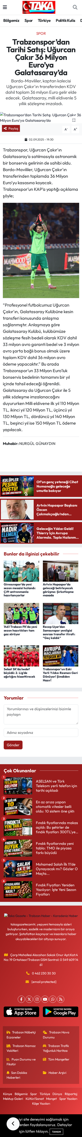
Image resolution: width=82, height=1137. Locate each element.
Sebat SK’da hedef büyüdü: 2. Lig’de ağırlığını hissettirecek (19, 673)
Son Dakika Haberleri (17, 1075)
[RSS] (60, 999)
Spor (28, 20)
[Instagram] (37, 999)
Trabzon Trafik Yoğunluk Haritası (56, 1048)
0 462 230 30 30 (44, 973)
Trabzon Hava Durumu (56, 1034)
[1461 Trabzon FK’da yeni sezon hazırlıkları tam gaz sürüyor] (21, 613)
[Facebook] (21, 999)
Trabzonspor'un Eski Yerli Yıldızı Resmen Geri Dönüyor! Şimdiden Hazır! (60, 674)
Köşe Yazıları (41, 1103)
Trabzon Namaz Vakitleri (21, 1048)
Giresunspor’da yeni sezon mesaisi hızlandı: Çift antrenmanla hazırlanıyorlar (20, 589)
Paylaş (13, 128)
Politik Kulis (65, 20)
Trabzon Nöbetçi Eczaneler (21, 1034)
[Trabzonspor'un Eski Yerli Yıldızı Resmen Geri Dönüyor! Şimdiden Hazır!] (60, 655)
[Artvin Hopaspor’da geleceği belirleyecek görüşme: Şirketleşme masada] (60, 570)
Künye (7, 1094)
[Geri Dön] (13, 1123)
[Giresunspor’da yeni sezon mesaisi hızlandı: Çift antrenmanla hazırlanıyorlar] (21, 570)
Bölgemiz (11, 20)
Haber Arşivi (57, 1073)
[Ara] (75, 7)
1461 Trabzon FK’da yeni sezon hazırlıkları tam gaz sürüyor (20, 630)
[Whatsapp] (52, 999)
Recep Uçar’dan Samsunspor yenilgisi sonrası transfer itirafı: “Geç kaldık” (59, 632)
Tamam (56, 1131)
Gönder (13, 745)
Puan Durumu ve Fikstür (21, 1061)
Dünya (57, 1094)
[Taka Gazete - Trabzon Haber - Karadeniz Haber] (39, 7)
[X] (29, 999)
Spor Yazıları (68, 1099)
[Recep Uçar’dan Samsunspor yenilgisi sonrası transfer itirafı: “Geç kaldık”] (60, 613)
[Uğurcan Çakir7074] (41, 250)
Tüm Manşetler (58, 1059)
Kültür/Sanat (35, 1099)
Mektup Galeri (13, 1099)
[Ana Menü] (5, 7)
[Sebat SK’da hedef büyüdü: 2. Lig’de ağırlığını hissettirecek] (21, 655)
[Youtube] (45, 999)
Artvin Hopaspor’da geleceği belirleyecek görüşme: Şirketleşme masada (58, 589)
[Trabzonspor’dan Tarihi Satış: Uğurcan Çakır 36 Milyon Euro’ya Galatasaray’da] (41, 117)
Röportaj (71, 1094)
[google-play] (60, 1013)
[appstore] (21, 1013)
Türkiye (44, 20)
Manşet (51, 1099)
